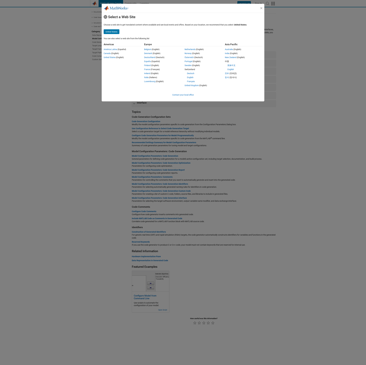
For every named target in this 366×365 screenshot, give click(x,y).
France (147, 69)
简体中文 (231, 65)
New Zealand (230, 57)
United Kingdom (192, 85)
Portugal (188, 61)
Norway (188, 53)
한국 (227, 77)
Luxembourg (149, 81)
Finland (147, 65)
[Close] (261, 8)
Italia (146, 77)
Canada (107, 53)
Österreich (189, 57)
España (147, 61)
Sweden (188, 65)
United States (110, 57)
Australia (229, 49)
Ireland (147, 73)
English (190, 77)
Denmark (148, 53)
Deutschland (149, 57)
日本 (227, 73)
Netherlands (190, 49)
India (227, 53)
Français (191, 81)
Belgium (147, 49)
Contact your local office (183, 95)
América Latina (110, 49)
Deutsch (190, 73)
